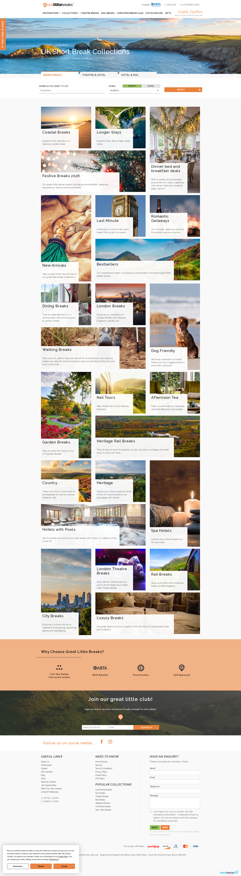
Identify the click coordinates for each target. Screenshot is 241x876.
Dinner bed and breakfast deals (165, 168)
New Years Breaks (103, 810)
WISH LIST (171, 5)
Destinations (50, 13)
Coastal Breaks (56, 132)
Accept (64, 866)
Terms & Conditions (103, 768)
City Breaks (52, 616)
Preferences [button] (54, 859)
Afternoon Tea (164, 397)
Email (152, 777)
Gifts (168, 13)
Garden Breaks (56, 442)
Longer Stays (109, 132)
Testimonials (46, 765)
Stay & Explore (154, 13)
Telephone (154, 786)
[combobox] (71, 90)
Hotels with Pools (58, 529)
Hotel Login (50, 798)
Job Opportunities (48, 785)
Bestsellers (107, 264)
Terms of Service (159, 835)
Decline (41, 866)
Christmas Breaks (103, 806)
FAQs (43, 778)
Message (154, 795)
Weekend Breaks (102, 803)
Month (132, 86)
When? (112, 86)
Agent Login (51, 801)
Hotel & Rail (130, 74)
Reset (155, 827)
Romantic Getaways (160, 218)
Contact (44, 768)
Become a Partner (48, 782)
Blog (43, 775)
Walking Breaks (57, 349)
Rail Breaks (108, 13)
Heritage (105, 483)
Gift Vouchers (47, 772)
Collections (69, 13)
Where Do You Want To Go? (53, 86)
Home (48, 45)
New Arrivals (54, 265)
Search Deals (52, 74)
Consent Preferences (50, 792)
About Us (45, 762)
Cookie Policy (101, 775)
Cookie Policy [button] (63, 857)
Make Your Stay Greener (51, 788)
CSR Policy (100, 778)
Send (165, 827)
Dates (151, 86)
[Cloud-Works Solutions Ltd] (229, 872)
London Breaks (111, 306)
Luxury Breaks (110, 618)
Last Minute (108, 221)
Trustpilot (146, 5)
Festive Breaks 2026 (61, 176)
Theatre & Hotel (94, 74)
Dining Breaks (55, 306)
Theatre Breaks (90, 13)
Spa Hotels (161, 531)
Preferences (18, 866)
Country (49, 483)
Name (152, 768)
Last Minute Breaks (103, 790)
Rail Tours (106, 397)
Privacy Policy (101, 772)
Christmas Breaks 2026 (130, 13)
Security (98, 765)
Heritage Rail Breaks (116, 441)
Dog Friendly (163, 351)
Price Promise (101, 762)
